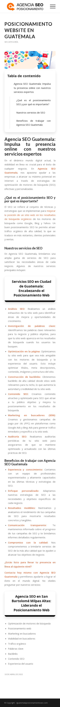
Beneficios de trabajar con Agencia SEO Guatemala (33, 122)
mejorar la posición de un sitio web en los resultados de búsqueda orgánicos (30, 215)
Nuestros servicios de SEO (30, 112)
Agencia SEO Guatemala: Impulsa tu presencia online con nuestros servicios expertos (32, 87)
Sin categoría (11, 42)
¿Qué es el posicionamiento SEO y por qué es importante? (33, 102)
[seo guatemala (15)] (30, 60)
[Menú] (51, 6)
